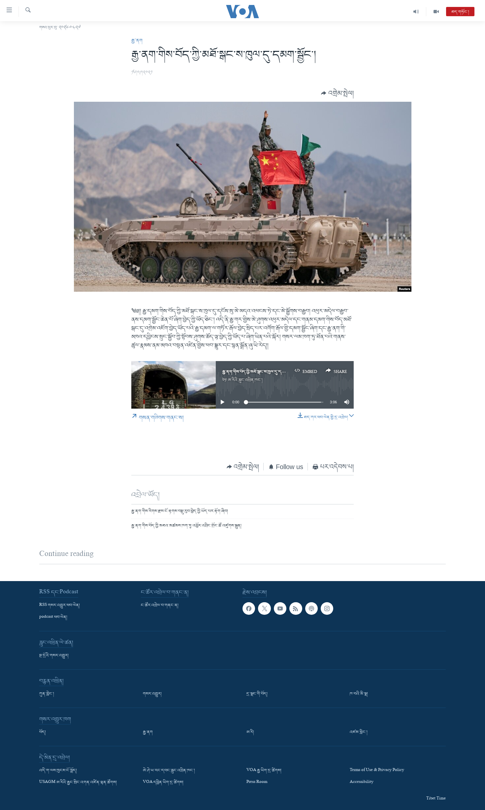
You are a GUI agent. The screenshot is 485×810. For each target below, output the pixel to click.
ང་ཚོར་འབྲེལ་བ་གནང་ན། (159, 605)
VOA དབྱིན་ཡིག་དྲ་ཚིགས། (163, 782)
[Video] (436, 11)
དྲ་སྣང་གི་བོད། (257, 694)
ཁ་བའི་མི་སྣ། (359, 694)
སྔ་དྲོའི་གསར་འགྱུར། (54, 655)
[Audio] (416, 11)
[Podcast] (311, 608)
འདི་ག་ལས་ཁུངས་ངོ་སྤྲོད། (58, 770)
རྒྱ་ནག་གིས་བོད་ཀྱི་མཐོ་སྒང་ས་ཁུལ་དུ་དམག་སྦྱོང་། (259, 371)
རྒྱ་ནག (137, 41)
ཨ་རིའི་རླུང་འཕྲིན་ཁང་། (245, 380)
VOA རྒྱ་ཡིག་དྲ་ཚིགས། (263, 770)
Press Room (256, 782)
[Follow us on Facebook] (248, 608)
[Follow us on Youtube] (280, 608)
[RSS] (295, 608)
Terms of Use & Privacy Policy (377, 770)
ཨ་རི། (250, 732)
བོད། (42, 732)
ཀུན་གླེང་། (46, 694)
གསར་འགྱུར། (152, 694)
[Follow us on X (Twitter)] (264, 608)
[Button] (337, 93)
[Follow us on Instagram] (327, 608)
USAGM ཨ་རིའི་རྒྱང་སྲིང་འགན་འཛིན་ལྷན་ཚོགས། (78, 782)
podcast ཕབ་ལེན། (53, 617)
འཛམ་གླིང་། (359, 732)
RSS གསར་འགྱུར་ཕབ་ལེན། (59, 605)
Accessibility (361, 782)
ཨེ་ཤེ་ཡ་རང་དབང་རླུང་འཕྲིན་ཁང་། (169, 770)
